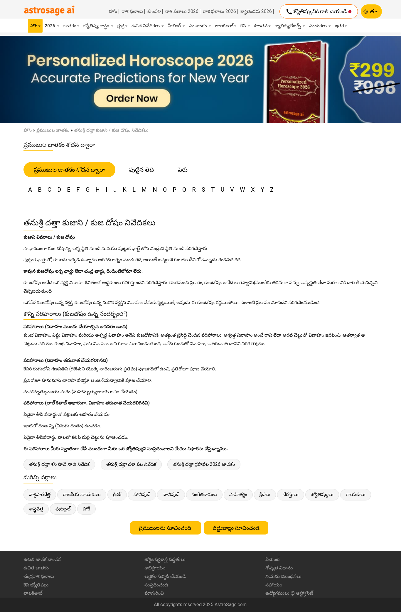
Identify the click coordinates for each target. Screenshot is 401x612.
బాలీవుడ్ (171, 494)
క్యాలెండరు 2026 (256, 11)
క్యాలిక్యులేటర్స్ (288, 25)
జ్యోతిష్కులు (322, 494)
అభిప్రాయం (154, 568)
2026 (50, 25)
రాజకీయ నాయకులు (82, 494)
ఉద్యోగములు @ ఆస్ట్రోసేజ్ (289, 593)
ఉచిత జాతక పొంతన (42, 559)
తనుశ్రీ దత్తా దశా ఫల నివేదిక (131, 464)
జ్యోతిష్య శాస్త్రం (96, 25)
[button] (30, 79)
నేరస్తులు (291, 494)
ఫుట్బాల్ (62, 509)
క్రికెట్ (117, 494)
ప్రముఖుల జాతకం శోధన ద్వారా (69, 169)
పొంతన (261, 25)
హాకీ (86, 509)
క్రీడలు (265, 494)
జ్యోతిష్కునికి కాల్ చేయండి (317, 11)
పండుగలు (318, 25)
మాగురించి (154, 593)
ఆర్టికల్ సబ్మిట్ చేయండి (165, 576)
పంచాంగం (198, 25)
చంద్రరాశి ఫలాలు (38, 576)
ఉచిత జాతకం (36, 568)
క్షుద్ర (120, 25)
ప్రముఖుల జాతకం (52, 130)
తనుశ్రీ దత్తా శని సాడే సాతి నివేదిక (59, 464)
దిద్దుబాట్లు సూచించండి (236, 528)
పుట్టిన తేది (141, 169)
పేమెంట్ (272, 559)
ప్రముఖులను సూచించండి (165, 528)
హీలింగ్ (175, 25)
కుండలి (154, 11)
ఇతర (339, 25)
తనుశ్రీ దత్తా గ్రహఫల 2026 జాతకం (204, 464)
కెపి (243, 25)
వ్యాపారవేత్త (39, 494)
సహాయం (273, 585)
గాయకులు (355, 494)
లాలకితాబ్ (224, 25)
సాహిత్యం (238, 494)
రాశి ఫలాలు (132, 11)
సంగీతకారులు (204, 494)
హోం (113, 11)
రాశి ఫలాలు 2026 (181, 11)
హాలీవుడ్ (142, 494)
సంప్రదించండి (156, 585)
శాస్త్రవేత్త (36, 509)
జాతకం (69, 25)
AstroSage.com (231, 604)
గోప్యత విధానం (279, 568)
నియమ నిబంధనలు (283, 576)
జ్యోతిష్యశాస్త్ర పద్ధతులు (165, 559)
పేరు (183, 169)
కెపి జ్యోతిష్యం (35, 585)
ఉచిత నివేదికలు (146, 25)
